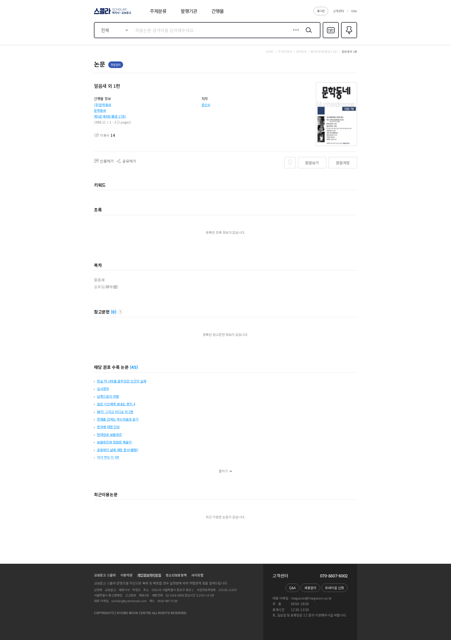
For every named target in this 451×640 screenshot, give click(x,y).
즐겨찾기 (348, 37)
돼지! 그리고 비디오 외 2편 (115, 411)
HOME (269, 51)
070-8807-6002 (334, 575)
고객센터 (338, 11)
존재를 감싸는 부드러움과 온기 (118, 419)
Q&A (292, 587)
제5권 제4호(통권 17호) (110, 116)
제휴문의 (310, 587)
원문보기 (312, 162)
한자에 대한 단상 (108, 426)
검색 (308, 33)
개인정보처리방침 (149, 575)
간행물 (217, 11)
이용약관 (126, 575)
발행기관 (189, 11)
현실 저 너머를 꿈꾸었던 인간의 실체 (121, 381)
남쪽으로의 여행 (108, 396)
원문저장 (343, 162)
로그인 (321, 11)
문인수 (206, 104)
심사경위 (103, 388)
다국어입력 (330, 37)
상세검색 (295, 33)
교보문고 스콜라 (105, 575)
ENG (354, 11)
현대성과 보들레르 (109, 434)
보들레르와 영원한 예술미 (114, 442)
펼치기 (223, 471)
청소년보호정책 (176, 575)
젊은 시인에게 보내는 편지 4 (116, 404)
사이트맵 (197, 575)
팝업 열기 (120, 311)
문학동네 (100, 110)
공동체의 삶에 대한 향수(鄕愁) (117, 449)
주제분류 (158, 11)
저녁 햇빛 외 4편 (108, 457)
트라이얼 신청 (334, 587)
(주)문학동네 (102, 104)
